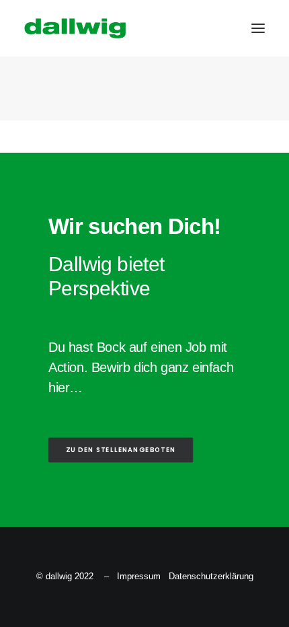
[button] (258, 28)
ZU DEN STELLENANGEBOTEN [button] (121, 450)
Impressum (139, 576)
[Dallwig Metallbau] (75, 28)
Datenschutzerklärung (211, 576)
